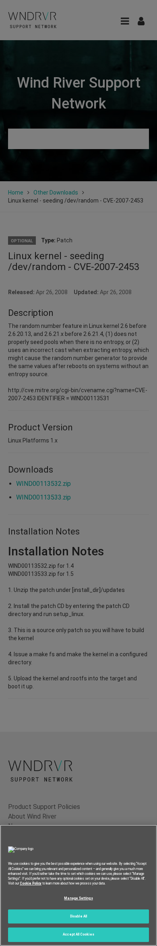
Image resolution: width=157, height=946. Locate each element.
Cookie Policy (30, 883)
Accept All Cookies (78, 934)
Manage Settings (78, 898)
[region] (78, 885)
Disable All (78, 916)
